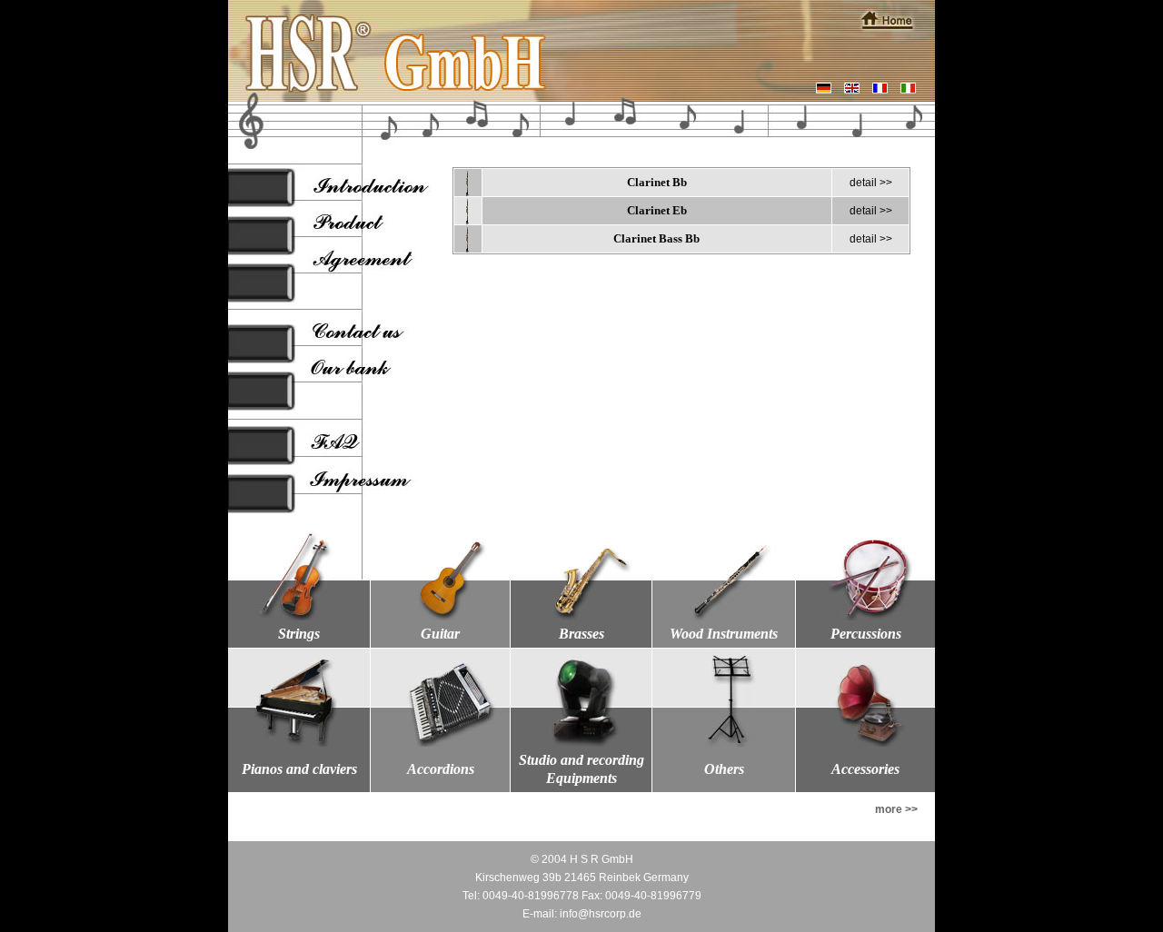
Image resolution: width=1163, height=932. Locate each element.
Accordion (438, 769)
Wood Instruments (724, 633)
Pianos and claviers (299, 769)
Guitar (440, 633)
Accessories (865, 769)
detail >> (871, 182)
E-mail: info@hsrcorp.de (581, 913)
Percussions (865, 633)
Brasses (581, 633)
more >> (896, 809)
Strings (299, 633)
